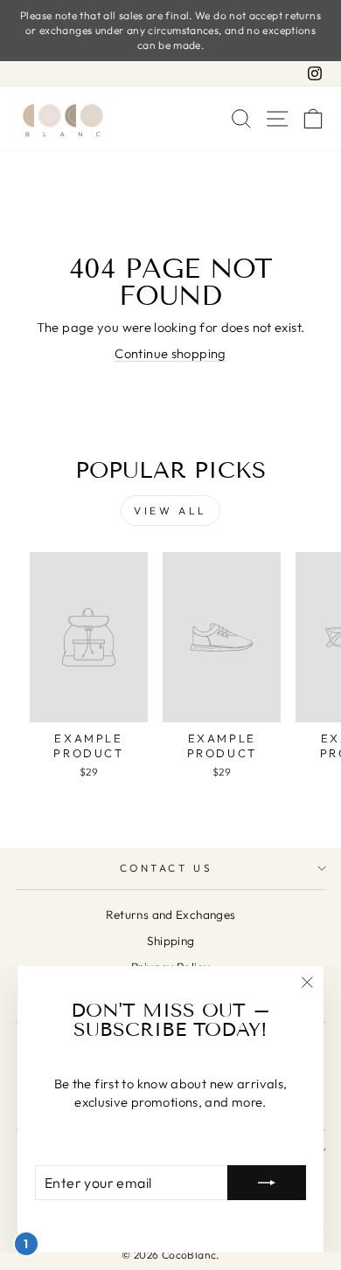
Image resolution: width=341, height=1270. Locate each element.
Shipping (171, 941)
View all (170, 510)
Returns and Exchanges (171, 914)
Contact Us (166, 867)
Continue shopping (170, 353)
